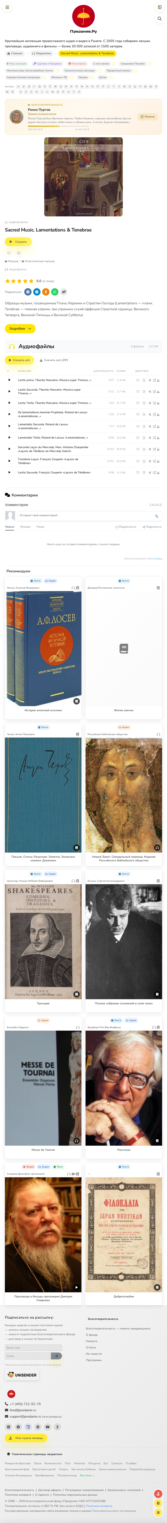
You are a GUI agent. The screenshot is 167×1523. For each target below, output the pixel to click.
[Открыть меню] (7, 7)
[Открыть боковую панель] (160, 7)
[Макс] (28, 1427)
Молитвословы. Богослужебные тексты (30, 70)
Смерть (63, 1469)
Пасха (37, 1463)
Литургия (94, 1463)
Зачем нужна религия (112, 1469)
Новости (91, 1341)
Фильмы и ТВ (59, 77)
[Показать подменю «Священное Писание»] (149, 64)
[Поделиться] (149, 380)
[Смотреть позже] (144, 380)
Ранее (40, 526)
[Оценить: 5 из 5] (31, 281)
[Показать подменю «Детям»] (111, 77)
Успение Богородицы (18, 1475)
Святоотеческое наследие (80, 70)
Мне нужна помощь (29, 1438)
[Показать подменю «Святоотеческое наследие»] (99, 71)
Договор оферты (49, 1490)
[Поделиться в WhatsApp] (54, 292)
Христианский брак (17, 1469)
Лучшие (25, 526)
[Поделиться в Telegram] (37, 292)
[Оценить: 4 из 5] (25, 281)
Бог (106, 1463)
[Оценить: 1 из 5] (7, 281)
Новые (9, 526)
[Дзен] (38, 1427)
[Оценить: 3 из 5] (19, 281)
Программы (94, 1360)
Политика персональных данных (75, 1495)
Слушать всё (21, 360)
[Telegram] (18, 1427)
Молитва (79, 1463)
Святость (117, 1463)
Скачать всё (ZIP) (56, 360)
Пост (68, 1463)
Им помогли (94, 1354)
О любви (131, 1463)
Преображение (44, 1475)
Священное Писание (133, 63)
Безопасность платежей (124, 1490)
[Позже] (19, 253)
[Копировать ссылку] (63, 292)
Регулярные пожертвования (84, 1490)
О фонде (92, 1335)
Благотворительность (103, 1319)
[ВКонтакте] (8, 1427)
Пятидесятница (67, 1475)
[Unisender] (22, 1374)
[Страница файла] (154, 380)
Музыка (83, 77)
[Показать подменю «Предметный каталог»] (135, 71)
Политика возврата (18, 1495)
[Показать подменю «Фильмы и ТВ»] (71, 77)
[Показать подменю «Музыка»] (92, 77)
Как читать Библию (83, 1469)
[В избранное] (9, 253)
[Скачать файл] (158, 380)
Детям (102, 77)
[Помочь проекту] (158, 1494)
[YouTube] (47, 1427)
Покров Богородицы (142, 1469)
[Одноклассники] (57, 1427)
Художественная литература (23, 77)
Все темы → (87, 1475)
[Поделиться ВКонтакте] (28, 292)
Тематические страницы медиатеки (37, 1454)
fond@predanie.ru (23, 1410)
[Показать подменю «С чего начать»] (113, 64)
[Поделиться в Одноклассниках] (45, 292)
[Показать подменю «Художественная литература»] (44, 77)
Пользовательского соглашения (114, 1511)
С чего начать (101, 63)
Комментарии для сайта (143, 558)
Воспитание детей (44, 1469)
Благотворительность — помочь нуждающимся (118, 1328)
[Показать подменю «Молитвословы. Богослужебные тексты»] (57, 71)
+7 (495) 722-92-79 (25, 1404)
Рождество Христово (18, 1463)
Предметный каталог (119, 70)
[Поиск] (160, 19)
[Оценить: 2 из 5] (13, 281)
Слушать (21, 242)
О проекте (42, 1495)
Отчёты (91, 1347)
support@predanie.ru (36, 1416)
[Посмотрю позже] (76, 580)
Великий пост (53, 1463)
